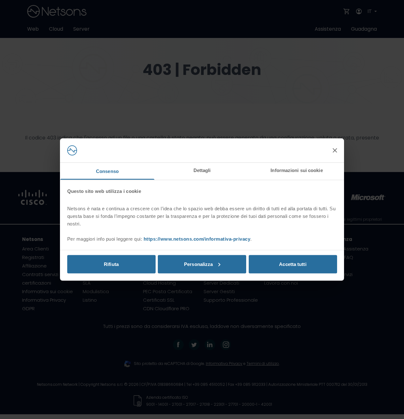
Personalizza (198, 264)
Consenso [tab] (107, 171)
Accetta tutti (292, 264)
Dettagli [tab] (202, 170)
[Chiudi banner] (335, 150)
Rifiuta (111, 264)
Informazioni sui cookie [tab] (296, 170)
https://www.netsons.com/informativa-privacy (197, 239)
